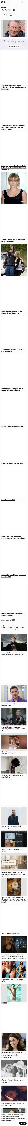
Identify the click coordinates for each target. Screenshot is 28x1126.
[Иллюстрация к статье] (14, 28)
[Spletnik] (5, 2)
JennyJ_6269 (10, 620)
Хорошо (23, 1123)
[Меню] (26, 2)
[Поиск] (22, 2)
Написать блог (14, 47)
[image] (14, 188)
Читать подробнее (9, 1120)
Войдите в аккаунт (7, 627)
